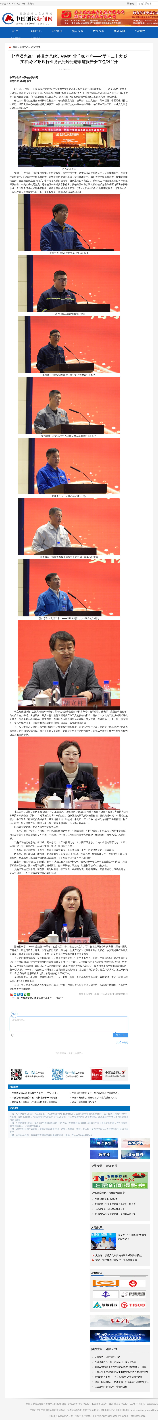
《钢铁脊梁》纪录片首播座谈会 (110, 1209)
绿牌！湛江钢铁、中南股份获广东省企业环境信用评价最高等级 (125, 1381)
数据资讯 (98, 31)
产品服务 (140, 31)
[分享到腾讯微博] (19, 994)
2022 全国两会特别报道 (106, 1199)
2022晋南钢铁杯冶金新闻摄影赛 (108, 1192)
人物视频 (96, 1227)
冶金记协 (111, 1349)
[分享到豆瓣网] (26, 994)
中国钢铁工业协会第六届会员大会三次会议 (115, 1204)
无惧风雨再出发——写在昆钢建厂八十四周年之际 (118, 1377)
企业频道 (56, 31)
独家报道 (35, 47)
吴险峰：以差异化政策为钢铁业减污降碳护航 (118, 1255)
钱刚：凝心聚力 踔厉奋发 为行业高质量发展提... (95, 1097)
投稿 (132, 4)
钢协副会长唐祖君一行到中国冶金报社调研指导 (34, 1102)
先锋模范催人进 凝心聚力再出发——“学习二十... (35, 1093)
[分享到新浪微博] (13, 994)
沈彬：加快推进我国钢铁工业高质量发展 (116, 1260)
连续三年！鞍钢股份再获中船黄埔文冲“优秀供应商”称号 (121, 1372)
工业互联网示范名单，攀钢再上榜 (111, 1386)
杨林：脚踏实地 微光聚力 (84, 1102)
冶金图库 (15, 38)
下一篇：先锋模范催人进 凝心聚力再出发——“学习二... (38, 998)
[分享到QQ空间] (16, 994)
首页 (15, 47)
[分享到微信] (30, 994)
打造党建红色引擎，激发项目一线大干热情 (115, 1362)
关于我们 (36, 38)
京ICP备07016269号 (107, 1416)
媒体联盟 (96, 1349)
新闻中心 (36, 31)
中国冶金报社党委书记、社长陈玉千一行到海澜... (35, 1097)
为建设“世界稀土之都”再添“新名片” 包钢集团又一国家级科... (123, 1367)
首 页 (15, 31)
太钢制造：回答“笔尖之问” (107, 1357)
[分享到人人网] (23, 994)
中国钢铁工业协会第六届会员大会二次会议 (115, 1214)
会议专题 (96, 1165)
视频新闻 (119, 31)
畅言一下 (120, 1035)
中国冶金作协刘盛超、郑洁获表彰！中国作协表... (95, 1093)
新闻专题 (111, 1165)
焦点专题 (77, 31)
